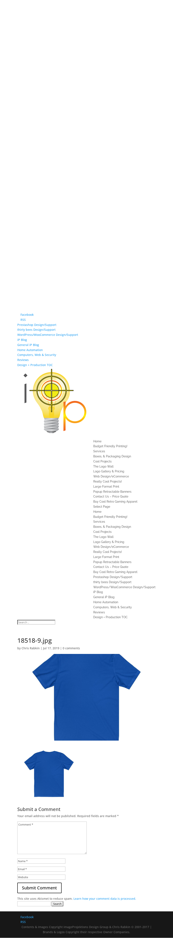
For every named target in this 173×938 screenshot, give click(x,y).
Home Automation (30, 350)
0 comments (71, 648)
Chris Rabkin (31, 648)
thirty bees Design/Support (36, 330)
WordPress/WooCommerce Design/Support (47, 335)
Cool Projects (102, 461)
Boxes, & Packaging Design (112, 456)
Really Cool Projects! (107, 481)
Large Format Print (106, 486)
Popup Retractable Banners (112, 491)
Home (97, 441)
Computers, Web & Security (36, 355)
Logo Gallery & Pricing (108, 471)
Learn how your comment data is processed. (104, 899)
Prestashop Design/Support (36, 325)
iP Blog (22, 340)
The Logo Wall (103, 466)
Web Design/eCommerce (111, 476)
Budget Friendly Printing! (110, 446)
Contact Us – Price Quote (110, 496)
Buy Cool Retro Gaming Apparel (115, 501)
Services (99, 451)
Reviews (23, 360)
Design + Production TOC (35, 365)
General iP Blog (28, 345)
